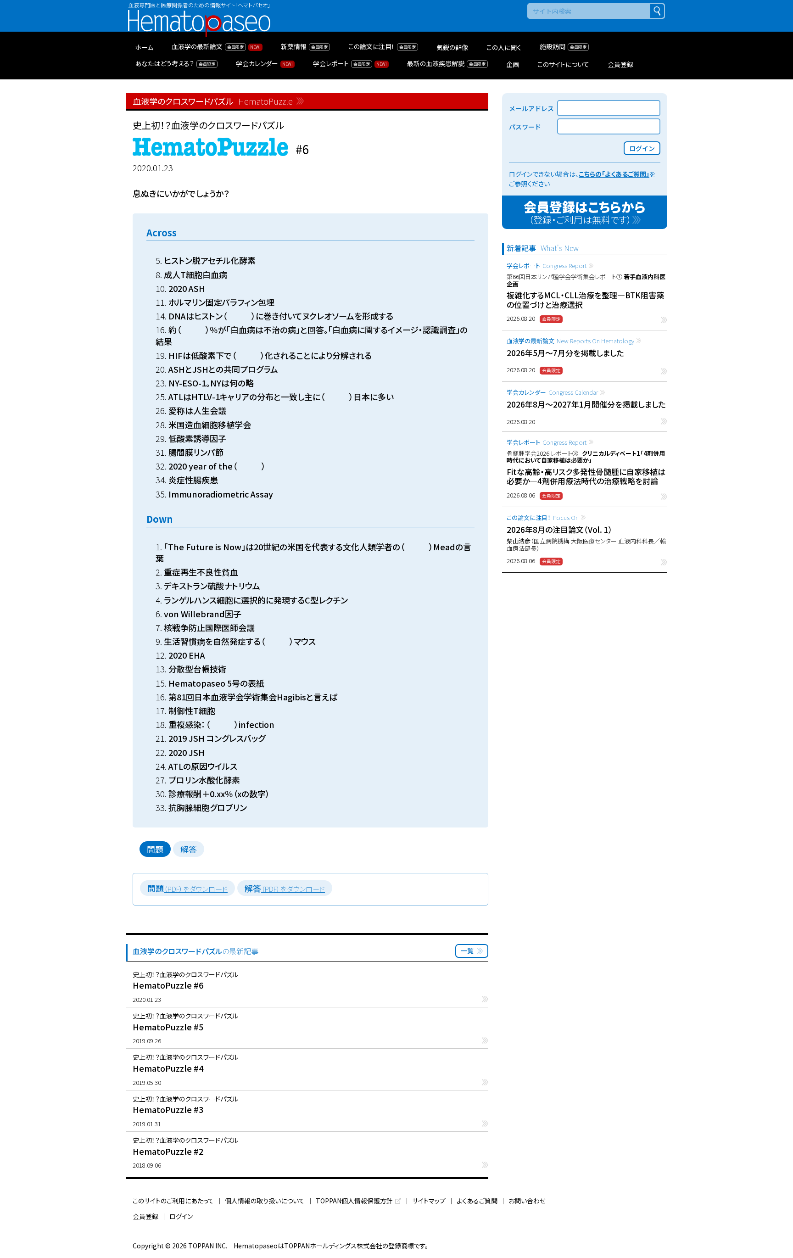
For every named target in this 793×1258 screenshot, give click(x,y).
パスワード (525, 126)
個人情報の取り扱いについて (265, 1200)
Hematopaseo (199, 14)
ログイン (181, 1216)
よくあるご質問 (477, 1200)
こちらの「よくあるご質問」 (614, 174)
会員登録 (145, 1216)
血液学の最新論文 (570, 341)
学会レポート (546, 265)
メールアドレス (531, 108)
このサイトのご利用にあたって (173, 1200)
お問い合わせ (527, 1200)
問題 (155, 849)
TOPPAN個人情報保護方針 (354, 1200)
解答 (188, 849)
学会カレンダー (552, 392)
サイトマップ (429, 1200)
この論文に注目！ (543, 517)
